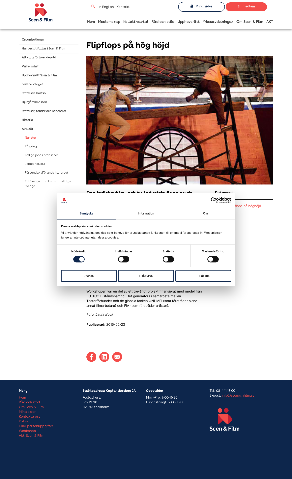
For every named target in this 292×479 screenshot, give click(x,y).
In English (106, 7)
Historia (27, 120)
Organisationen (33, 39)
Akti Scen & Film (31, 435)
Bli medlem (246, 6)
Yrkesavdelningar (218, 22)
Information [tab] (146, 213)
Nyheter (30, 137)
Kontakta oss (29, 416)
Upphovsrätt (189, 22)
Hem (91, 22)
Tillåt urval (146, 275)
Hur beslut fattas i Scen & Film (43, 48)
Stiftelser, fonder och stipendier (44, 111)
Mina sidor (204, 6)
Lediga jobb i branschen (42, 155)
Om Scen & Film (249, 22)
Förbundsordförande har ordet (46, 172)
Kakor (23, 421)
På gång (31, 146)
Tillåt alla (203, 275)
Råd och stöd (163, 22)
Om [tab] (205, 213)
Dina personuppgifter (36, 426)
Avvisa (89, 275)
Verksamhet (30, 66)
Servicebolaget (32, 84)
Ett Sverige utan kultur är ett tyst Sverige (48, 184)
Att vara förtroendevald (39, 57)
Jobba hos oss (35, 164)
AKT (269, 22)
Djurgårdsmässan (34, 102)
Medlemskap (109, 22)
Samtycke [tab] (86, 213)
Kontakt (123, 7)
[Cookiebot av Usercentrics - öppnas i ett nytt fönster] (213, 200)
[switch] (123, 259)
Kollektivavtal (135, 22)
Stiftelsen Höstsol (34, 93)
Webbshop (27, 431)
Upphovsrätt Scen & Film (39, 75)
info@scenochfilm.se (238, 395)
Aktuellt (27, 129)
